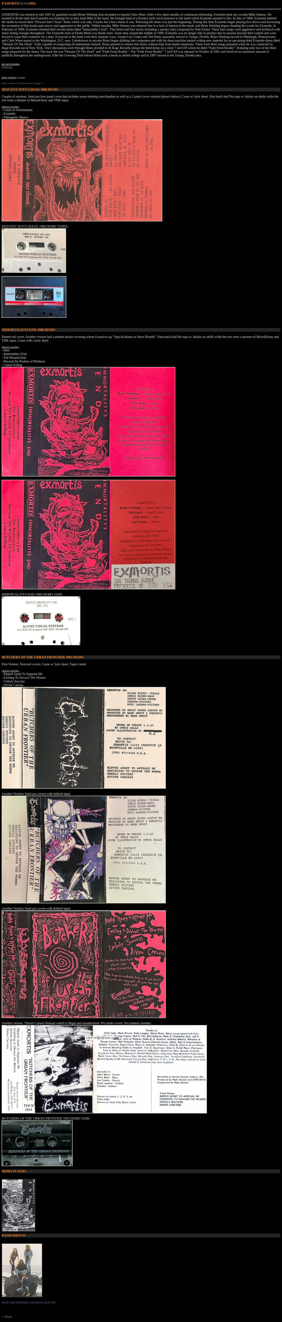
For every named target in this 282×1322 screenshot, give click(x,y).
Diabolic (7, 67)
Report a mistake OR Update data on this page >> (22, 83)
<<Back (7, 1316)
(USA (24, 3)
